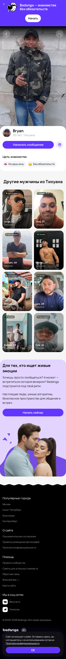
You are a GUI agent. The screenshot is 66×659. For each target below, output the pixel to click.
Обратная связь (11, 574)
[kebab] (59, 34)
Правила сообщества (14, 562)
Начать (33, 18)
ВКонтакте (14, 601)
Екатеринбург (10, 521)
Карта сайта (9, 585)
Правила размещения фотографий (21, 541)
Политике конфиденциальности (22, 643)
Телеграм (14, 609)
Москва (6, 504)
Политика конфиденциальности (19, 547)
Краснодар (9, 515)
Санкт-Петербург (12, 509)
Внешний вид (9, 579)
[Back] (6, 34)
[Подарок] (59, 145)
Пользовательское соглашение (19, 536)
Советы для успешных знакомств (20, 568)
